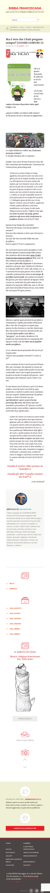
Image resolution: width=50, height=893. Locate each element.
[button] (25, 760)
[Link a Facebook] (31, 890)
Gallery (9, 856)
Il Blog (28, 27)
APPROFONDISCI (25, 719)
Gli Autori (10, 865)
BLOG (22, 27)
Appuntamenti (29, 862)
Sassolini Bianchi (30, 856)
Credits (20, 882)
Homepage (14, 27)
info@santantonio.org (30, 879)
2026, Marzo (15, 634)
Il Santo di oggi (25, 651)
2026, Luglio (15, 613)
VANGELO (13, 589)
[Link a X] (36, 890)
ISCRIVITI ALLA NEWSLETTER (25, 828)
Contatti (27, 865)
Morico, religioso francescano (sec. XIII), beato (25, 657)
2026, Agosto (15, 608)
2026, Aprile (15, 629)
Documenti (10, 852)
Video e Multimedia (31, 852)
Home (8, 843)
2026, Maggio (15, 624)
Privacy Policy (11, 882)
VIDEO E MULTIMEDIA (25, 740)
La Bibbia (26, 843)
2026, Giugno (15, 619)
